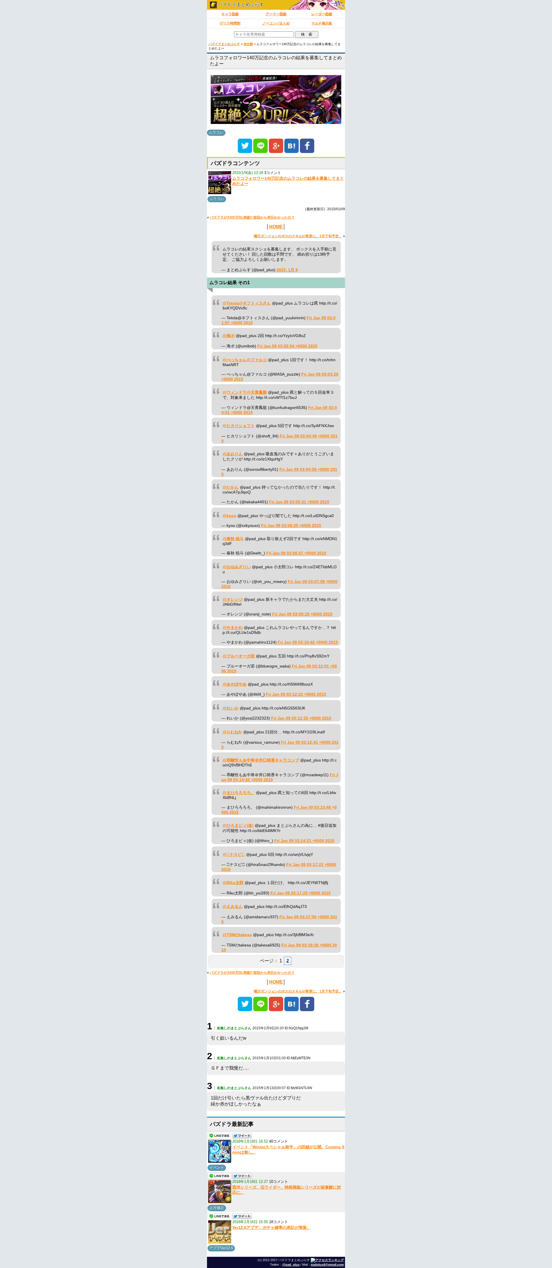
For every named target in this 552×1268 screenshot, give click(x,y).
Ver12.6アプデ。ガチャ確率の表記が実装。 (271, 1227)
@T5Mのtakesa (237, 935)
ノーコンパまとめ (276, 23)
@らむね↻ (232, 732)
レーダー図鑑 (321, 14)
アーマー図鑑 (276, 14)
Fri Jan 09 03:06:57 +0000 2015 (296, 553)
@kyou (229, 516)
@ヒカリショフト (239, 426)
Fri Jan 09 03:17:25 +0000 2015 (301, 893)
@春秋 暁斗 (233, 539)
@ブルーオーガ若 (239, 656)
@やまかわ (233, 628)
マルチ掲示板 (321, 23)
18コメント (278, 1222)
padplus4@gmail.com (327, 1264)
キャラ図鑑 (230, 14)
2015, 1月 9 (287, 270)
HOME (276, 226)
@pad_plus (291, 1264)
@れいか (231, 708)
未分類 (248, 44)
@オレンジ (233, 599)
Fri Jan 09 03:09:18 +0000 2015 (302, 614)
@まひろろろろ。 (239, 793)
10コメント (278, 1181)
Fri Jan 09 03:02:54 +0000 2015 (287, 346)
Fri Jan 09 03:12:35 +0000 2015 (301, 718)
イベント (216, 1167)
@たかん (231, 487)
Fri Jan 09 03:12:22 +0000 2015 (296, 694)
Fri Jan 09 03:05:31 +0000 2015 (299, 502)
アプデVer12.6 (221, 1248)
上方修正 (216, 1208)
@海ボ (229, 336)
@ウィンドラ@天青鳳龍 (245, 392)
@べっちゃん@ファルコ (245, 360)
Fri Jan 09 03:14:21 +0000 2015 (304, 841)
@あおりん (233, 454)
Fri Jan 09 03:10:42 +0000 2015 (308, 642)
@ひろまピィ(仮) (238, 825)
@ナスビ (234, 854)
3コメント (272, 173)
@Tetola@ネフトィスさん (247, 303)
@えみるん (233, 906)
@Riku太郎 (233, 883)
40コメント (278, 1141)
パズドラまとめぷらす (240, 4)
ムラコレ (216, 132)
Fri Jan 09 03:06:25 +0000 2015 (291, 525)
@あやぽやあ (235, 684)
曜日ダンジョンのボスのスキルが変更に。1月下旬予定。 (298, 236)
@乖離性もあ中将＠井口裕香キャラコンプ (261, 760)
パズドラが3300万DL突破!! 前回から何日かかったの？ (252, 217)
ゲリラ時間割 (230, 23)
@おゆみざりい (237, 567)
